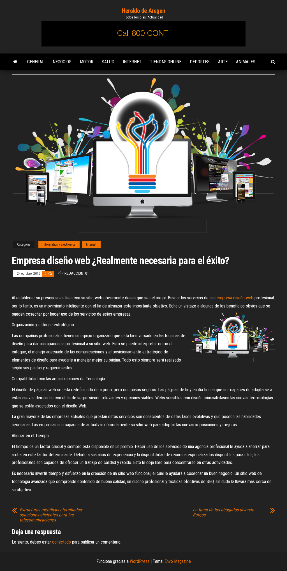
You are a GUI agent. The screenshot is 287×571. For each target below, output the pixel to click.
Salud (108, 61)
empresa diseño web (235, 297)
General (35, 61)
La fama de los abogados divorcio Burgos (223, 512)
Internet (132, 61)
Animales (245, 61)
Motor (86, 61)
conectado (61, 542)
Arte (223, 61)
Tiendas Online (165, 61)
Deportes (200, 61)
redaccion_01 (76, 273)
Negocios (62, 61)
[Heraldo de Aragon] (15, 61)
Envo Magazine (178, 561)
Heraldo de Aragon (143, 10)
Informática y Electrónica (59, 244)
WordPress (139, 561)
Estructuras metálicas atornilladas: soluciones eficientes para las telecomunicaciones (51, 515)
